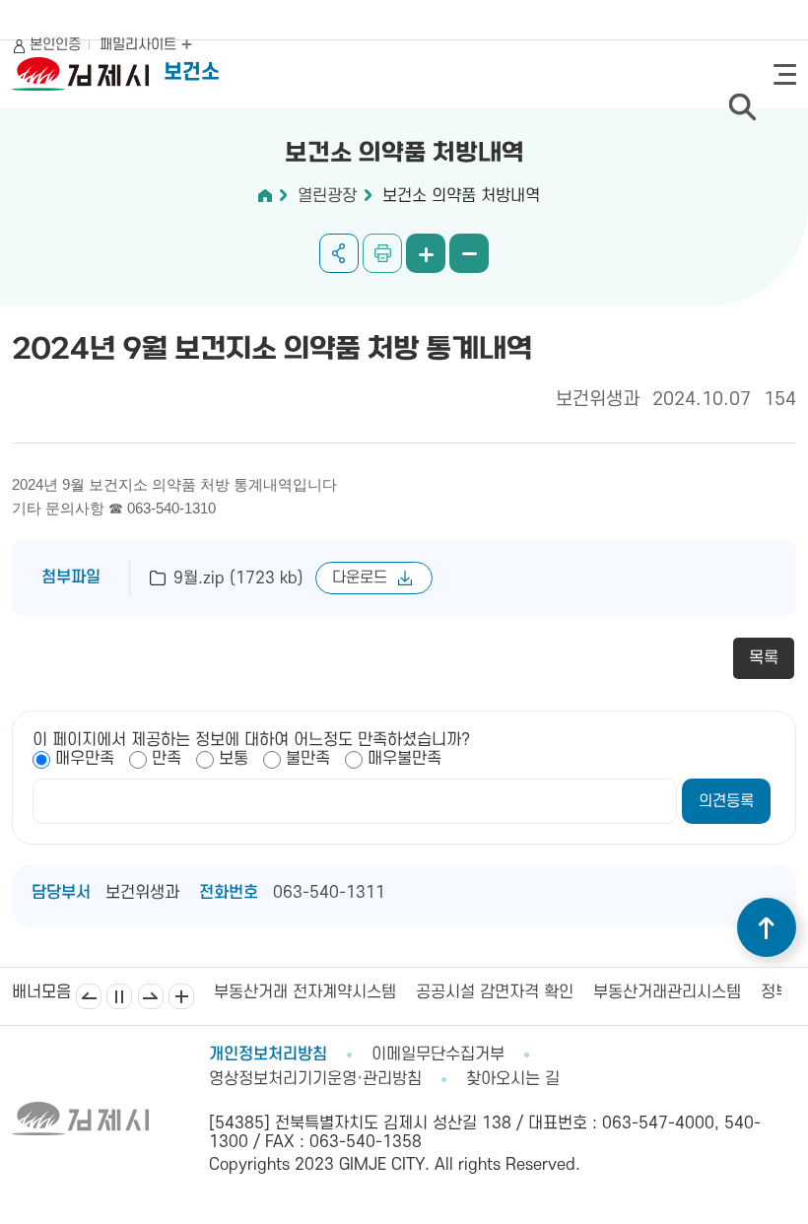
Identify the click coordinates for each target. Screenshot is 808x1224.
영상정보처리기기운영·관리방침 (315, 1079)
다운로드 (359, 577)
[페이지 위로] (766, 927)
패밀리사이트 (140, 44)
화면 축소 (469, 253)
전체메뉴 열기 (785, 74)
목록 (763, 658)
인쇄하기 (382, 253)
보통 (233, 759)
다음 (151, 996)
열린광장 (327, 196)
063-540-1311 (329, 893)
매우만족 (84, 759)
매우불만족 (404, 759)
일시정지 (119, 996)
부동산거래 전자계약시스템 (246, 992)
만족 (166, 759)
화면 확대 (425, 253)
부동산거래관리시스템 (608, 992)
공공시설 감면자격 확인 (435, 992)
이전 (88, 996)
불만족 (308, 759)
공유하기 (339, 253)
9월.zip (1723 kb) (238, 578)
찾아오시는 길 (513, 1079)
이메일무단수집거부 (438, 1054)
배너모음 (181, 996)
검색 (742, 106)
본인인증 (55, 44)
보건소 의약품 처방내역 (461, 196)
